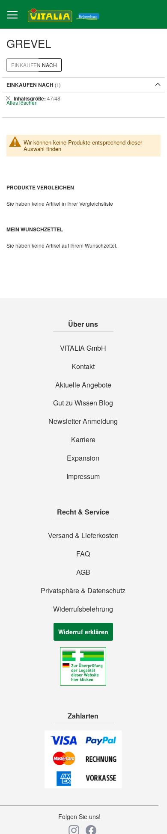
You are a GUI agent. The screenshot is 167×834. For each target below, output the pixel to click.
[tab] (83, 98)
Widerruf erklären (83, 631)
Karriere (83, 439)
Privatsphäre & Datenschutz (83, 590)
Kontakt (83, 366)
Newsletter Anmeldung (83, 421)
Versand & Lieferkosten (83, 535)
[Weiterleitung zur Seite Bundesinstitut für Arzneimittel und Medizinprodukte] (83, 683)
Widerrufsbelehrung (83, 609)
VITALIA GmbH (83, 348)
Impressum (83, 476)
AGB (83, 572)
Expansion (83, 458)
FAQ (83, 554)
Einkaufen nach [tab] (34, 64)
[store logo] (63, 15)
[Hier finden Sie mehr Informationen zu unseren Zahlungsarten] (83, 785)
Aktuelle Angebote (83, 385)
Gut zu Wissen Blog (83, 403)
